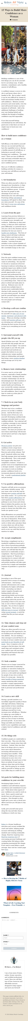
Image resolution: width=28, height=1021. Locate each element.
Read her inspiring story (9, 837)
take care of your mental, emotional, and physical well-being (13, 316)
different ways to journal (9, 610)
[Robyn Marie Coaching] (14, 3)
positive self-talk (16, 493)
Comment (5, 917)
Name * (6, 935)
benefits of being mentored (14, 679)
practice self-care (15, 320)
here (6, 849)
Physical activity (6, 445)
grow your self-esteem (17, 204)
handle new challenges (9, 233)
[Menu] (2, 3)
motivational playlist (18, 475)
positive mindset (19, 358)
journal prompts (11, 612)
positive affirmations (15, 497)
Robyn (3, 824)
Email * (6, 941)
